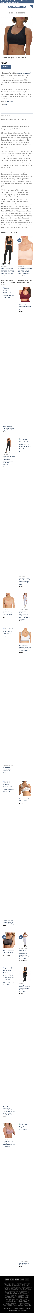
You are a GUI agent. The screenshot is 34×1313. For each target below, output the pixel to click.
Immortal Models (11, 1300)
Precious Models (23, 1300)
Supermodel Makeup (10, 1303)
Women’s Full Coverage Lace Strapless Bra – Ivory (7, 770)
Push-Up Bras (15, 1287)
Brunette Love (10, 1292)
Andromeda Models (11, 1291)
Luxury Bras (9, 1285)
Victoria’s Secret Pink (23, 1304)
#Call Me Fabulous (22, 1292)
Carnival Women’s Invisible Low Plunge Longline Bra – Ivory (8, 922)
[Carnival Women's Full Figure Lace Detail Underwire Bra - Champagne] (9, 1130)
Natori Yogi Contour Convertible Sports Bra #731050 (8, 952)
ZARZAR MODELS (19, 1305)
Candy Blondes (23, 1293)
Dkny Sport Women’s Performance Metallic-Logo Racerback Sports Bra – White (24, 954)
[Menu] (2, 6)
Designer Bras (10, 1284)
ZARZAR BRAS (17, 6)
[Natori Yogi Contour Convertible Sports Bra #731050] (9, 940)
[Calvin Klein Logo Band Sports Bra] (25, 1191)
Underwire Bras (16, 1289)
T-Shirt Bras (6, 1289)
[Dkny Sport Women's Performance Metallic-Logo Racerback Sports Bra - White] (25, 939)
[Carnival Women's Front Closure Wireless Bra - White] (25, 788)
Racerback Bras (27, 1287)
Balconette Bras (9, 1283)
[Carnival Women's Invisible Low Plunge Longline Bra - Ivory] (9, 849)
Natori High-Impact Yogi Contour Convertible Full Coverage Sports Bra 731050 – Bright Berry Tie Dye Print (9, 1110)
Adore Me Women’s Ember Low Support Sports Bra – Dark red (25, 307)
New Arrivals (18, 1285)
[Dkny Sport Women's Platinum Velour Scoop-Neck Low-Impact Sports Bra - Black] (25, 974)
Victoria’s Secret (9, 1304)
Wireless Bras (27, 1289)
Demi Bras (26, 1283)
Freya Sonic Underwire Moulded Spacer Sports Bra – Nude (8, 613)
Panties (26, 1285)
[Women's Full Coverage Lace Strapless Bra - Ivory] (9, 696)
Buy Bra (6, 67)
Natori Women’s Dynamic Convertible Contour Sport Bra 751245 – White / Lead (25, 648)
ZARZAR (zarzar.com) (24, 73)
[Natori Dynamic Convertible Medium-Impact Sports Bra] (9, 355)
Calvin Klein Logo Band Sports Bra (24, 1263)
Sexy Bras (7, 1288)
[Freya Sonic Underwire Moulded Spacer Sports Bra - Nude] (9, 600)
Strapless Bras (25, 1288)
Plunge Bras (6, 1287)
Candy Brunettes (11, 1295)
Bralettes (19, 1283)
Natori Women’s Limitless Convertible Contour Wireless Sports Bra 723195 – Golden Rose (25, 271)
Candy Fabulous (23, 1295)
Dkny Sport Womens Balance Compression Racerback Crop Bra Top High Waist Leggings (8, 271)
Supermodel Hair (22, 1301)
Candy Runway (23, 1296)
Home (11, 13)
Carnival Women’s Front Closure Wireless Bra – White (25, 800)
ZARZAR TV (28, 1305)
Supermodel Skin (24, 1303)
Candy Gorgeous (11, 1296)
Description (5, 115)
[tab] (17, 115)
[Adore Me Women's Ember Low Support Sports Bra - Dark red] (25, 294)
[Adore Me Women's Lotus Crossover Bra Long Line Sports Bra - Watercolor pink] (25, 506)
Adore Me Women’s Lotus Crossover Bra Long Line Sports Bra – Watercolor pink (25, 581)
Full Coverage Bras (22, 1284)
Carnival (6, 104)
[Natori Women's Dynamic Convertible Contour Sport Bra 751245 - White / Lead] (25, 635)
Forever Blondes (23, 1297)
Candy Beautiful (11, 1293)
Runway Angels (11, 1301)
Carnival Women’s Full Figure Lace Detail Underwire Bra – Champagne (9, 1144)
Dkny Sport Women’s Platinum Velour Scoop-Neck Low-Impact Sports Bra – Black (25, 988)
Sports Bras (20, 13)
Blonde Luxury (24, 1291)
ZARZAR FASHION (8, 1305)
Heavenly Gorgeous (22, 1299)
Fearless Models (10, 1297)
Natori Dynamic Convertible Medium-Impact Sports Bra (8, 428)
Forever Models (10, 1299)
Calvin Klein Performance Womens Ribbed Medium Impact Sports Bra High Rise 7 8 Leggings (25, 615)
